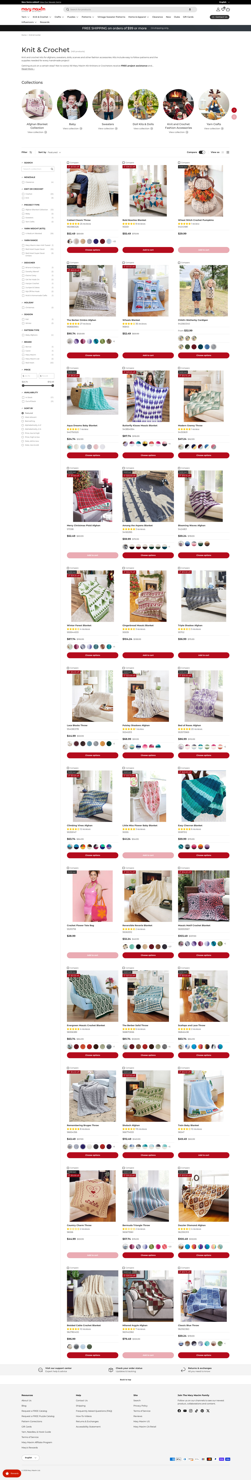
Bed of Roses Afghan (189, 725)
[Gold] (102, 743)
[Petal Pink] (96, 446)
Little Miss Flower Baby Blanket (139, 825)
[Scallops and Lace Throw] (203, 996)
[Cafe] (138, 1046)
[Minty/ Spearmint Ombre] (207, 1343)
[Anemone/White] (132, 443)
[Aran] (69, 241)
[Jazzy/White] (158, 443)
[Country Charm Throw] (92, 1196)
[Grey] (76, 1146)
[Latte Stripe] (207, 1046)
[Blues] (187, 543)
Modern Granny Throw (190, 425)
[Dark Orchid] (109, 1146)
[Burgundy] (102, 241)
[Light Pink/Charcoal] (164, 443)
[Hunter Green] (109, 743)
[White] (102, 446)
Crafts (58, 17)
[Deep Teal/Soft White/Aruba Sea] (200, 746)
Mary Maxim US (141, 1421)
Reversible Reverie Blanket (137, 925)
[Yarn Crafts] (213, 104)
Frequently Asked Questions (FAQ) (94, 1411)
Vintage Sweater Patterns (111, 17)
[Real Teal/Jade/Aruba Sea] (181, 846)
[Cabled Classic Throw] (92, 191)
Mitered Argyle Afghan (134, 1325)
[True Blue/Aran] (132, 1146)
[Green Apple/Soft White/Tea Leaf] (207, 746)
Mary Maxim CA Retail (144, 1426)
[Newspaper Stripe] (213, 1046)
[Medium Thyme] (187, 346)
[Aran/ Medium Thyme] (158, 546)
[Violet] (76, 341)
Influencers (28, 22)
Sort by (42, 152)
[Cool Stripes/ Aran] (187, 1246)
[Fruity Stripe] (200, 1046)
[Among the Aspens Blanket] (148, 496)
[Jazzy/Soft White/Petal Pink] (213, 746)
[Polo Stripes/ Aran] (207, 1246)
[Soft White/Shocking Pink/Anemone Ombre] (151, 746)
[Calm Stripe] (187, 1046)
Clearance (157, 17)
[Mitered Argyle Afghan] (148, 1296)
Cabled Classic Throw (79, 220)
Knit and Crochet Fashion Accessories (178, 126)
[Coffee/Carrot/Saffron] (200, 846)
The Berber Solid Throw (135, 1025)
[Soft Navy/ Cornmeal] (194, 446)
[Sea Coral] (164, 1246)
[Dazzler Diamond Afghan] (203, 1196)
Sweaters (108, 124)
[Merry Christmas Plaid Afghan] (92, 496)
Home (24, 35)
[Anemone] (82, 341)
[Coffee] (82, 743)
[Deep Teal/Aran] (145, 1146)
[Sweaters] (107, 104)
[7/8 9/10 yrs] (194, 338)
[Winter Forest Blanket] (92, 596)
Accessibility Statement (88, 1426)
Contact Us (82, 1400)
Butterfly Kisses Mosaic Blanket (139, 425)
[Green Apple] (102, 341)
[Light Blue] (109, 241)
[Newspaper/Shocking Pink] (96, 846)
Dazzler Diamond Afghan (192, 1225)
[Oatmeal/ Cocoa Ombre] (213, 1343)
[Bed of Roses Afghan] (203, 696)
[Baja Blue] (89, 341)
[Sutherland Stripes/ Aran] (220, 1246)
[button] (190, 9)
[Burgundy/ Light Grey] (200, 446)
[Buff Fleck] (181, 346)
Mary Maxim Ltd (33, 1470)
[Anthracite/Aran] (158, 1146)
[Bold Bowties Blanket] (148, 191)
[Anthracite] (187, 943)
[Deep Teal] (96, 341)
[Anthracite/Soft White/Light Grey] (194, 746)
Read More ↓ (28, 69)
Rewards (44, 22)
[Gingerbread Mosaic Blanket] (148, 596)
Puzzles (71, 17)
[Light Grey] (89, 241)
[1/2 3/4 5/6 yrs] (187, 338)
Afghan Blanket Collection (37, 126)
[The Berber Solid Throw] (148, 996)
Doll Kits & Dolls (143, 124)
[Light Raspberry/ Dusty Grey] (213, 446)
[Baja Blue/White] (89, 646)
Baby (72, 124)
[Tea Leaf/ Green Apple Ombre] (220, 1343)
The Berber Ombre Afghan (81, 320)
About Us (26, 1400)
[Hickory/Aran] (138, 1146)
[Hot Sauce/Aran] (151, 443)
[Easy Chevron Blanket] (203, 796)
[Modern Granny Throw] (203, 396)
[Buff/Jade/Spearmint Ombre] (132, 746)
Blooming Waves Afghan (191, 525)
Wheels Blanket (131, 320)
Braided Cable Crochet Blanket (84, 1325)
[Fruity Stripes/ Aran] (194, 1246)
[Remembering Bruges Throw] (92, 1096)
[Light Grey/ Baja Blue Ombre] (200, 1343)
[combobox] (130, 9)
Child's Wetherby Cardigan (193, 320)
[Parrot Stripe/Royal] (102, 846)
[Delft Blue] (207, 346)
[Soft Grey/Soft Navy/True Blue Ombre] (138, 746)
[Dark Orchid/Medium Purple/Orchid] (207, 846)
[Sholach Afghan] (148, 1096)
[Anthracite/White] (82, 646)
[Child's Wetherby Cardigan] (203, 290)
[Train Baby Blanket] (203, 1096)
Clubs (177, 17)
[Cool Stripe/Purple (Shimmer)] (76, 846)
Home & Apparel (137, 17)
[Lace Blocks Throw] (92, 696)
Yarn (24, 17)
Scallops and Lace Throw (191, 1025)
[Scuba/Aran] (151, 1146)
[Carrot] (82, 1046)
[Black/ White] (187, 446)
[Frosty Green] (102, 1046)
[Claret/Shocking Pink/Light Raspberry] (194, 846)
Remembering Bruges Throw (83, 1125)
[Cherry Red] (89, 1046)
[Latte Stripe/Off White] (89, 846)
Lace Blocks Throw (77, 725)
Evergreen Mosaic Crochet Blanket (86, 1025)
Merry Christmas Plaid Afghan (83, 525)
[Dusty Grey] (96, 743)
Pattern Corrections (32, 1421)
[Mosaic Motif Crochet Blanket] (203, 896)
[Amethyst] (96, 241)
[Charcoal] (164, 946)
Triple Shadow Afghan (190, 625)
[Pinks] (194, 543)
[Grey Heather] (109, 1046)
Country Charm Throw (79, 1225)
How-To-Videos (84, 1416)
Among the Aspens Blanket (137, 525)
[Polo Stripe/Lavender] (109, 846)
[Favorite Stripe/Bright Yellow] (82, 846)
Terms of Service (30, 1437)
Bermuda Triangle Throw (136, 1225)
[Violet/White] (125, 443)
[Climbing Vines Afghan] (92, 796)
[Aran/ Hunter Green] (151, 546)
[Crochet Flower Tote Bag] (92, 896)
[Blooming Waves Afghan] (203, 496)
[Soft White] (125, 946)
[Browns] (207, 543)
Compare (192, 152)
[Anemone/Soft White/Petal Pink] (187, 746)
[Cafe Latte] (158, 946)
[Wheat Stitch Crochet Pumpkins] (203, 191)
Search (137, 1400)
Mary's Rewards (30, 1447)
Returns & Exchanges (87, 1421)
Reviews (137, 1416)
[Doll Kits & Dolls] (143, 104)
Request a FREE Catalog (34, 1411)
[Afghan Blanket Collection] (37, 104)
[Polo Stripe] (220, 1046)
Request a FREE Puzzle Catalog (38, 1416)
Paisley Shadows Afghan (136, 725)
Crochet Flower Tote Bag (80, 925)
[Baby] (72, 104)
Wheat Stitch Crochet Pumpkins (196, 220)
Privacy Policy (140, 1406)
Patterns (86, 17)
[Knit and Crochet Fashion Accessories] (178, 104)
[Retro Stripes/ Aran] (213, 1246)
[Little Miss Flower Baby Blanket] (148, 796)
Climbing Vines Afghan (79, 825)
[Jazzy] (158, 1246)
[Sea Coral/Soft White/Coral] (220, 746)
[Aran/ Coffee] (145, 546)
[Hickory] (109, 341)
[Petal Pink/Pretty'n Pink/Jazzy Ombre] (145, 746)
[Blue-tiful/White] (96, 646)
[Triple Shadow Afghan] (203, 596)
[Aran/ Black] (132, 546)
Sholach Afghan (131, 1125)
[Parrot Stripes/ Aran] (200, 1246)
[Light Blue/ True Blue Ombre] (181, 1343)
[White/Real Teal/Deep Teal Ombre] (158, 746)
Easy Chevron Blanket (190, 825)
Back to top (125, 1379)
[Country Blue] (89, 743)
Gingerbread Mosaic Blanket (138, 625)
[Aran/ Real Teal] (164, 546)
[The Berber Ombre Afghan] (92, 290)
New (168, 17)
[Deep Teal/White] (138, 443)
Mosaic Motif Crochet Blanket (194, 925)
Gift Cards (188, 17)
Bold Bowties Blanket (134, 220)
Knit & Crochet (40, 17)
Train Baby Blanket (188, 1125)
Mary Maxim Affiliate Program (37, 1442)
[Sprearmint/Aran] (164, 1146)
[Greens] (200, 543)
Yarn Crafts (214, 124)
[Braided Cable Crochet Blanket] (92, 1296)
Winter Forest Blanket (79, 625)
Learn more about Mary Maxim (57, 2)
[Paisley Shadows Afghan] (148, 696)
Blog (24, 1406)
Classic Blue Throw (188, 1325)
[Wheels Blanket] (148, 290)
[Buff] (82, 241)
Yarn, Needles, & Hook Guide (36, 1432)
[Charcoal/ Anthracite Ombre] (194, 1343)
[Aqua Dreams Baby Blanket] (92, 396)
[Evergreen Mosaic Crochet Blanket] (92, 996)
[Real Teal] (200, 346)
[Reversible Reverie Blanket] (148, 896)
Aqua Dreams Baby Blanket (82, 425)
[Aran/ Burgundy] (138, 546)
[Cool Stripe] (194, 1046)
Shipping (80, 1406)
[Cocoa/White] (102, 646)
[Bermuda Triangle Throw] (148, 1196)
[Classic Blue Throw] (203, 1296)
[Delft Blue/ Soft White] (207, 446)
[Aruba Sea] (132, 946)
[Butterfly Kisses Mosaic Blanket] (148, 396)
